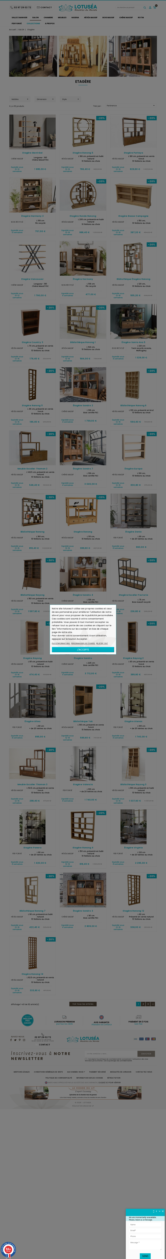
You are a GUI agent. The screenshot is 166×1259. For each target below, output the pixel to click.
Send (145, 1256)
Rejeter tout (102, 643)
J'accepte (83, 649)
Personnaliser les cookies (83, 643)
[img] (162, 1211)
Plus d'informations (61, 643)
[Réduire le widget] (159, 1211)
